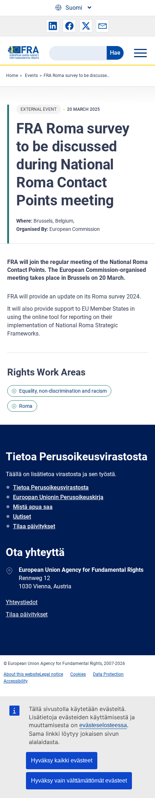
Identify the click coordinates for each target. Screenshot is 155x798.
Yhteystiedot (21, 602)
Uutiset (22, 516)
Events (31, 75)
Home (12, 75)
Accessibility (16, 681)
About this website (22, 674)
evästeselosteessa (103, 725)
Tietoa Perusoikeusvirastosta (51, 487)
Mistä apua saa (33, 506)
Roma (25, 406)
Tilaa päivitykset (34, 526)
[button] (52, 25)
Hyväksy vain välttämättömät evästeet (79, 781)
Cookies (78, 674)
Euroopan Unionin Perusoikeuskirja (58, 497)
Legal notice (51, 674)
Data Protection (108, 674)
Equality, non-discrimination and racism (63, 391)
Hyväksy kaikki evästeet (61, 760)
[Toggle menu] (140, 52)
